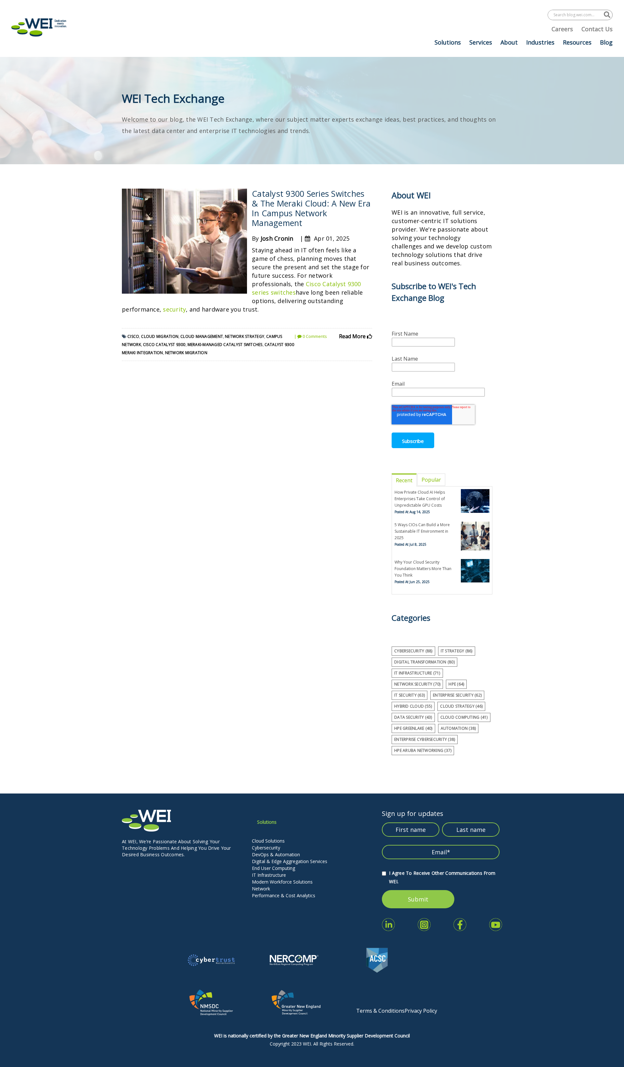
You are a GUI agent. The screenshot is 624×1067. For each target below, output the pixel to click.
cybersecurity (413, 651)
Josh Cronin (277, 238)
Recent (404, 480)
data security (413, 717)
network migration (186, 352)
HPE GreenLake (413, 728)
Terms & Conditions (380, 1010)
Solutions (448, 42)
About (509, 42)
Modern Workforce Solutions (282, 882)
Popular (431, 479)
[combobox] (576, 15)
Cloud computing (464, 717)
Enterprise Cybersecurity (424, 739)
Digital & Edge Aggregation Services (289, 861)
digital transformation (424, 662)
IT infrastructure (417, 673)
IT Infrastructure (269, 875)
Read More (353, 336)
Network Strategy (244, 336)
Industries (540, 42)
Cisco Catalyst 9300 (164, 344)
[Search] (607, 15)
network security (417, 684)
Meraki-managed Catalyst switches (225, 344)
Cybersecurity (266, 848)
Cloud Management (201, 336)
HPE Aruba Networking (422, 750)
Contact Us (597, 29)
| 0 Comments (310, 336)
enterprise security (457, 695)
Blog (606, 42)
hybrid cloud (413, 706)
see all (399, 761)
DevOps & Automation (276, 854)
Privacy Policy (421, 1010)
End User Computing (273, 868)
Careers (562, 29)
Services (480, 42)
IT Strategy (457, 651)
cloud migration (159, 336)
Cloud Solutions (268, 841)
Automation (458, 728)
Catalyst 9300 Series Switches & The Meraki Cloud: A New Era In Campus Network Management (311, 208)
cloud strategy (461, 706)
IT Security (409, 695)
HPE (456, 684)
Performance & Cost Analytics (283, 895)
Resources (577, 42)
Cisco (133, 336)
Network (261, 889)
